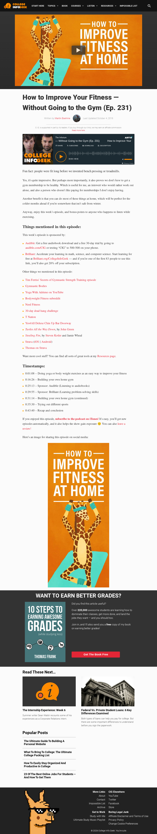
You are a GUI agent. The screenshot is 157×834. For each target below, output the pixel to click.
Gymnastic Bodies (36, 286)
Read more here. (78, 130)
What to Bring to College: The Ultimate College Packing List (48, 753)
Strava (29, 341)
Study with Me (97, 816)
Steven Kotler (53, 335)
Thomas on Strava (36, 348)
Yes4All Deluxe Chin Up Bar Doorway (48, 323)
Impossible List (128, 5)
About (102, 795)
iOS (36, 341)
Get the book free (96, 654)
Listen (91, 5)
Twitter (112, 799)
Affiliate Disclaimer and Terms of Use (128, 816)
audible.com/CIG (35, 247)
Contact (101, 799)
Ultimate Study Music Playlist (89, 819)
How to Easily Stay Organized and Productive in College (45, 764)
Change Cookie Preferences (123, 823)
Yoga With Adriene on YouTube (44, 292)
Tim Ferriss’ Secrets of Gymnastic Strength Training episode (60, 280)
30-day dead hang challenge (41, 311)
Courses (76, 5)
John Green (67, 329)
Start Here (38, 5)
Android (46, 341)
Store (111, 807)
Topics (51, 5)
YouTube (113, 795)
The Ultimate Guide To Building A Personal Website (44, 742)
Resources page (106, 356)
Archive (101, 807)
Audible (30, 243)
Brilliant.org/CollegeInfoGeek (50, 258)
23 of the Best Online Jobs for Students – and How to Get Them (50, 775)
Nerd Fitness (32, 304)
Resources (107, 5)
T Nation (30, 317)
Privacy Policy (116, 819)
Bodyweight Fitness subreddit (42, 298)
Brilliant (30, 254)
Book (65, 5)
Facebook (114, 803)
